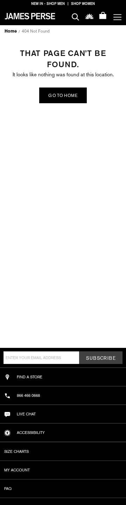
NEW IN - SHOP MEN (48, 3)
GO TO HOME (63, 95)
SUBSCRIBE (100, 358)
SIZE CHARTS (16, 451)
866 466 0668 (28, 395)
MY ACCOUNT (17, 470)
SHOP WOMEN (83, 3)
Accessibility (31, 432)
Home (11, 31)
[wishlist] (89, 16)
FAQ (8, 488)
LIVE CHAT (26, 414)
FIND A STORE (29, 376)
